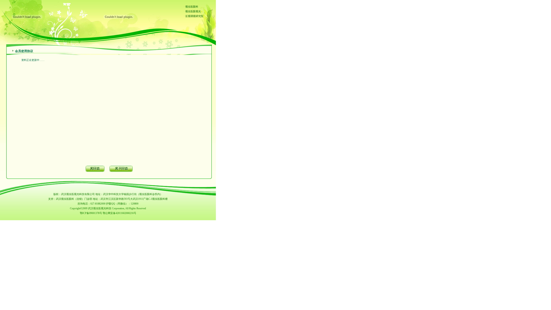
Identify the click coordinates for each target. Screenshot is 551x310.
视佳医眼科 (191, 6)
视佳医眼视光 (193, 11)
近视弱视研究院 (194, 16)
